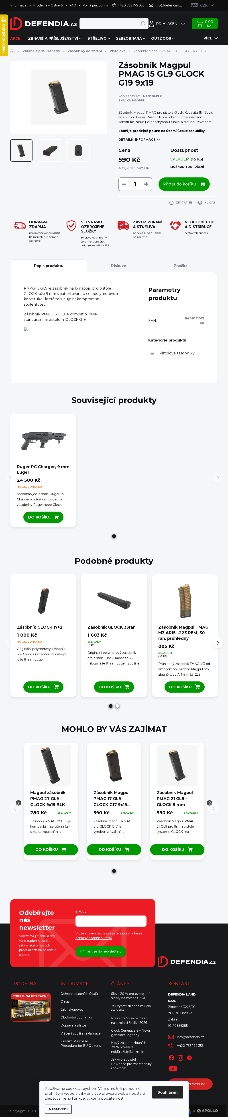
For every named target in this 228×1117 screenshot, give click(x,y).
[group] (50, 803)
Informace (18, 5)
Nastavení (58, 1109)
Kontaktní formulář (190, 1084)
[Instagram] (180, 1057)
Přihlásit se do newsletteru (101, 951)
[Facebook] (171, 1057)
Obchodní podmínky (76, 1017)
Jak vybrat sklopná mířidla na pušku (131, 1008)
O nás (65, 1002)
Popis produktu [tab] (48, 266)
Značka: (131, 100)
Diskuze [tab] (118, 266)
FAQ (72, 5)
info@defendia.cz (190, 1037)
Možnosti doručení (187, 167)
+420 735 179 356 (190, 1046)
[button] (114, 536)
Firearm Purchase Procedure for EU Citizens (81, 1043)
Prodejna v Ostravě (48, 5)
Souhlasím (168, 1092)
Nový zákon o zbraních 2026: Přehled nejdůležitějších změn (128, 1047)
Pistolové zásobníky (177, 353)
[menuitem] (17, 38)
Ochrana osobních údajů (79, 994)
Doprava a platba (74, 1025)
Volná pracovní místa (99, 5)
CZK (204, 5)
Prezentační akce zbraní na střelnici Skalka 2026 (129, 1020)
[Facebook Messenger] (189, 1057)
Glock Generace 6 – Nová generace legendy (130, 1033)
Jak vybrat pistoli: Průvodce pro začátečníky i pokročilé (131, 1063)
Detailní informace (136, 140)
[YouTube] (173, 1067)
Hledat (143, 24)
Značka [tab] (180, 266)
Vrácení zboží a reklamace (81, 1033)
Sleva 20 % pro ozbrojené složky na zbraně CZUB (131, 996)
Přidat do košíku (179, 184)
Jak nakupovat (72, 1010)
